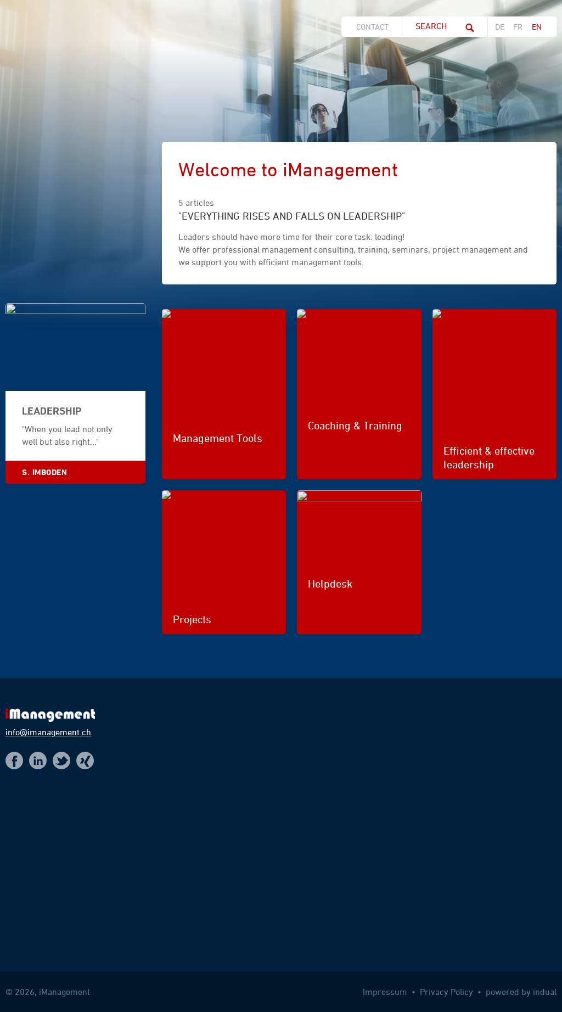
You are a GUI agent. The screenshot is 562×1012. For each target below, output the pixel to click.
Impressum (386, 992)
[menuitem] (375, 26)
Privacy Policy (447, 992)
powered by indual (521, 992)
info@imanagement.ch (48, 732)
